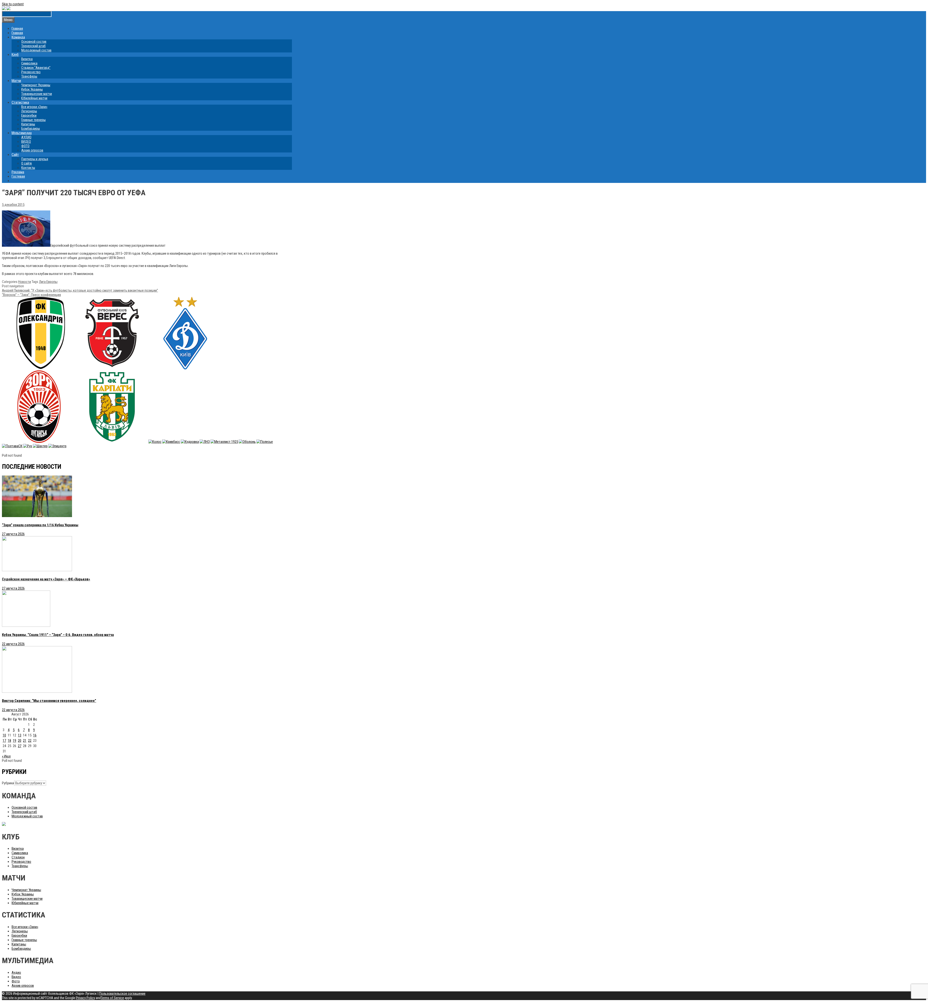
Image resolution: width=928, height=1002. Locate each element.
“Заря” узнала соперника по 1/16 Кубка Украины (40, 525)
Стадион (18, 857)
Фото (16, 981)
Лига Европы (48, 282)
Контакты (28, 168)
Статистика (20, 102)
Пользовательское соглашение (122, 993)
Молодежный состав (36, 50)
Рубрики (8, 783)
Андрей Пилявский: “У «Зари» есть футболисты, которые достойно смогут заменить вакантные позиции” (80, 290)
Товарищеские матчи (36, 94)
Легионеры (29, 111)
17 (4, 740)
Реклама (18, 172)
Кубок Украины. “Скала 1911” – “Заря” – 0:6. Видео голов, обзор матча (58, 635)
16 (34, 735)
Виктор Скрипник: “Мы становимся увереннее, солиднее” (49, 701)
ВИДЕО (26, 142)
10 (4, 735)
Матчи (16, 81)
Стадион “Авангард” (36, 68)
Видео (16, 977)
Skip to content (13, 4)
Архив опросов (32, 150)
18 (9, 740)
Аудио (16, 972)
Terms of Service (112, 998)
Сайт (15, 154)
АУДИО (26, 137)
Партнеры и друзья (34, 159)
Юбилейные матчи (34, 98)
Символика (29, 63)
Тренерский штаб (33, 46)
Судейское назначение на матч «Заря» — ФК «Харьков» (46, 579)
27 (19, 746)
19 (14, 740)
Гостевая (18, 176)
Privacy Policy (85, 998)
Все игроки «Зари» (34, 107)
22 (29, 740)
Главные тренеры (33, 120)
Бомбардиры (30, 128)
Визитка (27, 59)
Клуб (15, 54)
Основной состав (33, 41)
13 (19, 735)
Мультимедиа (22, 133)
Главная (17, 28)
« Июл (6, 756)
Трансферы (29, 76)
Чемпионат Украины (35, 85)
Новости (24, 282)
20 (19, 740)
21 (24, 740)
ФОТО (25, 146)
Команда (18, 37)
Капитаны (28, 124)
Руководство (31, 72)
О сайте (26, 163)
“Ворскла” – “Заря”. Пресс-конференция (31, 295)
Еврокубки (28, 115)
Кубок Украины (32, 89)
